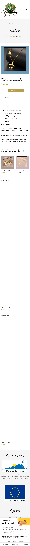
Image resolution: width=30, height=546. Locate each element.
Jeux (24, 36)
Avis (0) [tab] (14, 106)
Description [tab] (5, 106)
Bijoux (15, 36)
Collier (8, 97)
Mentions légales (15, 516)
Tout (6, 36)
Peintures (10, 36)
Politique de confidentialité (15, 517)
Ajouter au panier (16, 90)
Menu (26, 9)
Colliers (13, 96)
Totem (20, 36)
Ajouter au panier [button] (6, 174)
